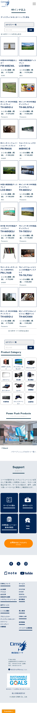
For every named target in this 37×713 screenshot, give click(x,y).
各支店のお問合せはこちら (18, 669)
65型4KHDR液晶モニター (8, 63)
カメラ (18, 390)
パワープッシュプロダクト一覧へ (23, 452)
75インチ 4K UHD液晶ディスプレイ (27, 229)
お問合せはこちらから (18, 543)
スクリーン (6, 380)
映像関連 (6, 402)
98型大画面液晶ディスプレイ (27, 63)
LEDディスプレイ (6, 368)
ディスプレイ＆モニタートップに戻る (15, 17)
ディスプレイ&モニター (7, 619)
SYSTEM (22, 589)
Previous (2, 432)
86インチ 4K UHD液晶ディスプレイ (27, 187)
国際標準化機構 (5, 597)
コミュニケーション (18, 402)
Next (35, 432)
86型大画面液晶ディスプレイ (9, 187)
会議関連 (31, 402)
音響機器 (31, 390)
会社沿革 (3, 594)
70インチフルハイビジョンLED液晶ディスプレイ (27, 271)
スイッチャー (6, 390)
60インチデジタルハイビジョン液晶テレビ (27, 314)
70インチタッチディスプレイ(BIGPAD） (9, 270)
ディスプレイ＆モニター (18, 368)
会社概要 (3, 589)
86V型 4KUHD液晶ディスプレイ (8, 229)
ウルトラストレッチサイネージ (27, 146)
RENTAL (22, 594)
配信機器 (31, 380)
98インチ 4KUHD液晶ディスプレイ (8, 105)
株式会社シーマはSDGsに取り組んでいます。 (18, 689)
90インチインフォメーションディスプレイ (9, 146)
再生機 (18, 380)
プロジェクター (31, 368)
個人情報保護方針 (18, 693)
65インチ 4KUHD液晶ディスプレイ (8, 314)
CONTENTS (23, 597)
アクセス (3, 592)
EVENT (21, 592)
